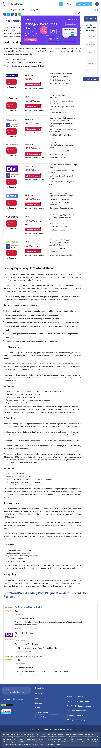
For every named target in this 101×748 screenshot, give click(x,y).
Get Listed (83, 4)
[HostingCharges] (14, 4)
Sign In (69, 4)
